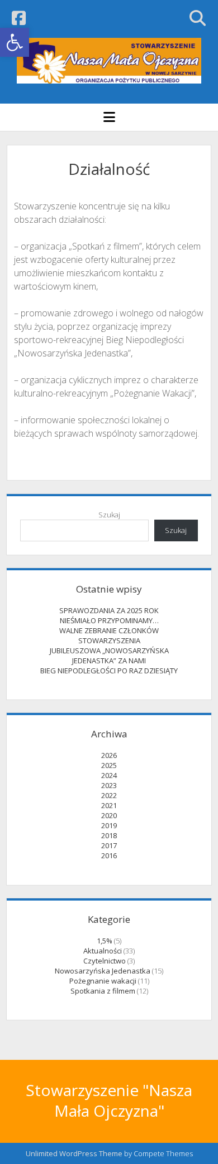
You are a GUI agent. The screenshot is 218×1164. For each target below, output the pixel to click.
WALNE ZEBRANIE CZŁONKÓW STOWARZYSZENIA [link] (109, 635)
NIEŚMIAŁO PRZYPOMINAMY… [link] (109, 620)
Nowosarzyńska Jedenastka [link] (102, 971)
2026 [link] (109, 755)
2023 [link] (109, 785)
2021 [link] (109, 805)
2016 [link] (109, 855)
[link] (14, 42)
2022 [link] (109, 795)
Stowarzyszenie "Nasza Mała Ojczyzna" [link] (109, 1100)
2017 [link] (109, 845)
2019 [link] (109, 825)
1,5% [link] (104, 941)
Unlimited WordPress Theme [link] (74, 1153)
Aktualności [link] (102, 951)
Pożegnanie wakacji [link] (102, 981)
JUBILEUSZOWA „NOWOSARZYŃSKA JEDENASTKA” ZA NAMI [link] (109, 655)
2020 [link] (109, 815)
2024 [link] (109, 775)
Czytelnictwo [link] (104, 961)
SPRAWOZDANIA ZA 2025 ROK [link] (109, 610)
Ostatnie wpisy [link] (109, 589)
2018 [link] (109, 835)
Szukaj (109, 515)
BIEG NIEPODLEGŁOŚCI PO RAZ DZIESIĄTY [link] (109, 671)
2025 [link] (109, 765)
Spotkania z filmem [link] (102, 991)
